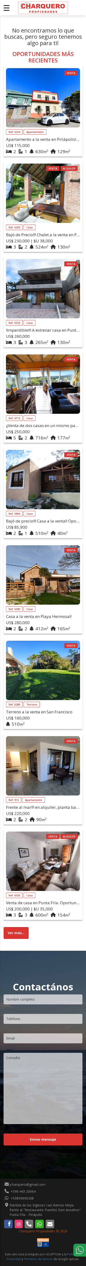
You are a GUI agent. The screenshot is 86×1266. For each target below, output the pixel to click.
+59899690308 (22, 1198)
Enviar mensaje (43, 1139)
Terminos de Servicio (38, 1259)
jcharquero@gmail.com (27, 1184)
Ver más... (16, 933)
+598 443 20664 (23, 1191)
